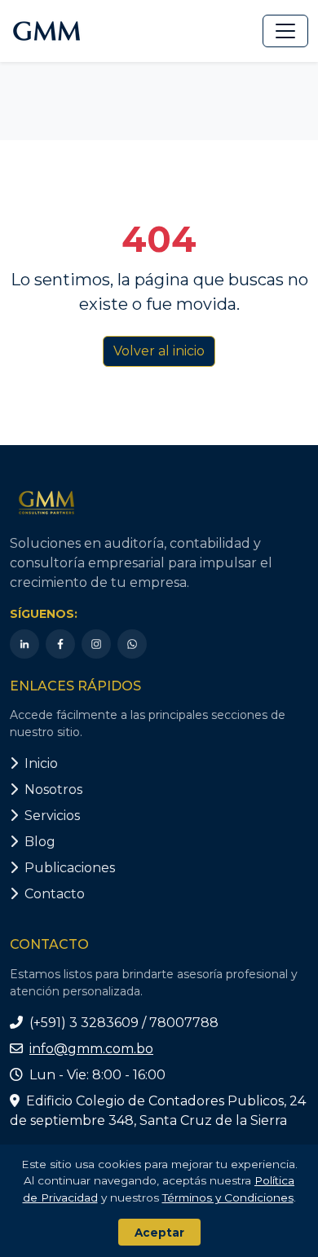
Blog (39, 841)
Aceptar (159, 1232)
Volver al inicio (159, 351)
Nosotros (53, 789)
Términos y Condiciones (228, 1197)
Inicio (41, 763)
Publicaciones (69, 867)
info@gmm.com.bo (91, 1048)
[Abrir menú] (285, 31)
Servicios (52, 815)
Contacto (54, 894)
